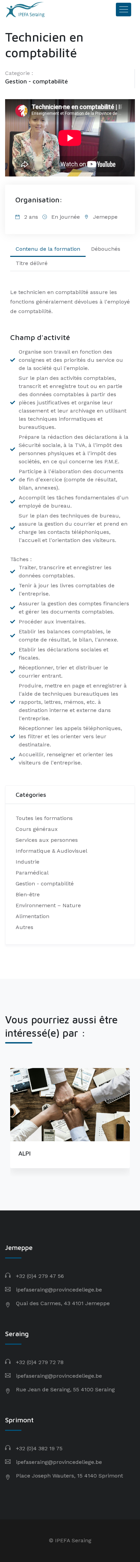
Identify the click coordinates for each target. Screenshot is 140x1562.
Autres (24, 927)
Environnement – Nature (48, 905)
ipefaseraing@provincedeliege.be (59, 1289)
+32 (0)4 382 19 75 (39, 1448)
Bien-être (28, 894)
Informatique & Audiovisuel (51, 851)
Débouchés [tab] (105, 249)
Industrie (27, 862)
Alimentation (32, 916)
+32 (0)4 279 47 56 (40, 1276)
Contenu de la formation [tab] (48, 249)
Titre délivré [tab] (32, 263)
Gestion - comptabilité (36, 81)
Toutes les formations (44, 818)
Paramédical (32, 872)
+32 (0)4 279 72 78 (40, 1362)
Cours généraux (37, 829)
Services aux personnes (47, 840)
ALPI (24, 1153)
